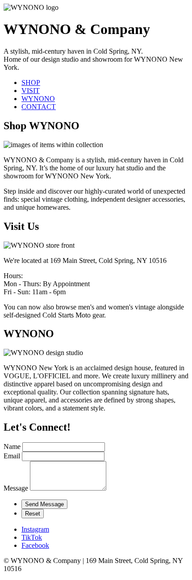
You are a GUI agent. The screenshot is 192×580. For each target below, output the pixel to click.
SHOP (30, 82)
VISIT (30, 90)
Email (12, 456)
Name (12, 446)
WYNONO (38, 98)
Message (16, 488)
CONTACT (38, 106)
